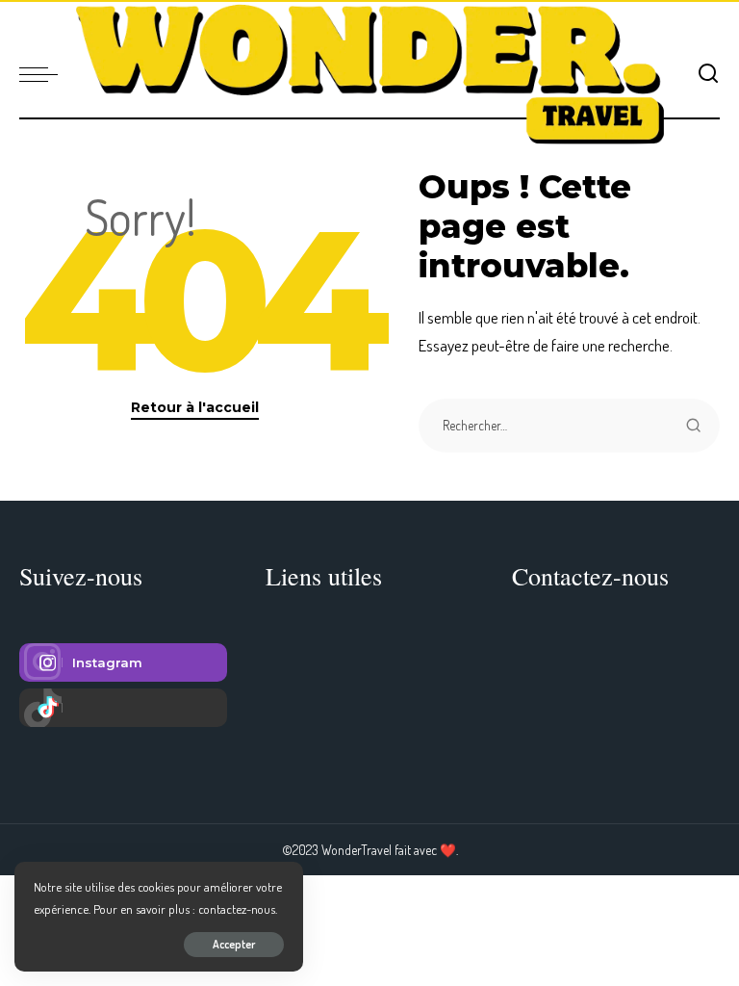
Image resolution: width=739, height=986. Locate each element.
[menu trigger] (43, 74)
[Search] (708, 74)
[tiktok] (123, 707)
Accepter (234, 944)
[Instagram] (123, 662)
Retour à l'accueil (195, 407)
